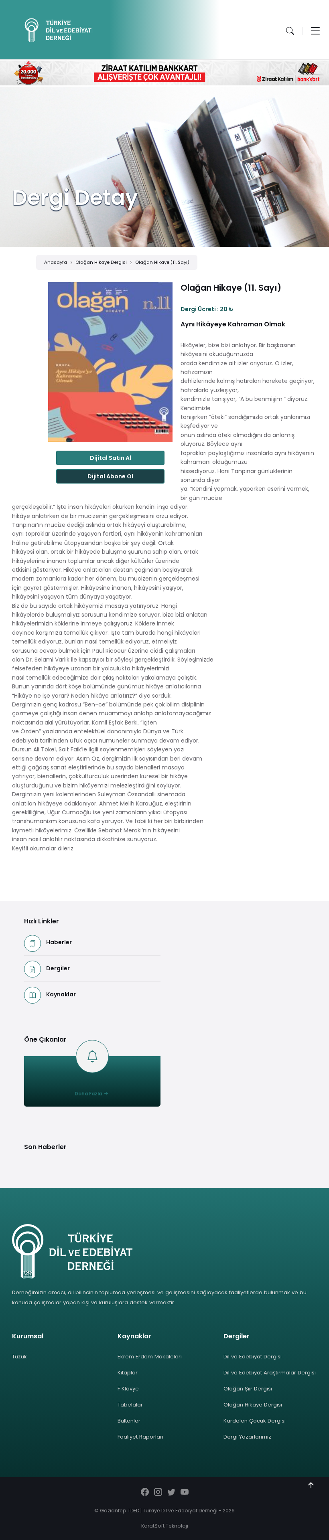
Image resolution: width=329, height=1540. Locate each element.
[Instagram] (158, 1492)
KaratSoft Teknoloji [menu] (164, 1525)
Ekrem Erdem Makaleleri (150, 1356)
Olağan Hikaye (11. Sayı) (162, 262)
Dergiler (58, 968)
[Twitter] (171, 1492)
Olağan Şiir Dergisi (247, 1388)
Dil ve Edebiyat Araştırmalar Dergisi (269, 1372)
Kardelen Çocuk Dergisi (254, 1421)
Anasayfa (55, 262)
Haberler (59, 942)
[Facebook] (145, 1492)
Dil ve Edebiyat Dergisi (252, 1356)
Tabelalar (130, 1404)
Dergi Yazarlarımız (247, 1437)
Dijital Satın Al (110, 458)
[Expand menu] (315, 31)
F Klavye (128, 1388)
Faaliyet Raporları (140, 1437)
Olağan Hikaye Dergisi (101, 262)
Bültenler (129, 1421)
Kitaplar (128, 1372)
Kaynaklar (61, 994)
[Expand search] (290, 31)
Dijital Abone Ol (110, 476)
